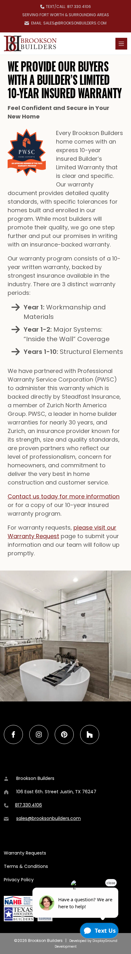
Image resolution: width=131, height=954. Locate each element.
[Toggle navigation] (121, 44)
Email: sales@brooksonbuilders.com (68, 23)
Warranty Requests (25, 853)
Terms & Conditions (26, 866)
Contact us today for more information (64, 496)
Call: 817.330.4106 (68, 6)
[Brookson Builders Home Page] (30, 43)
